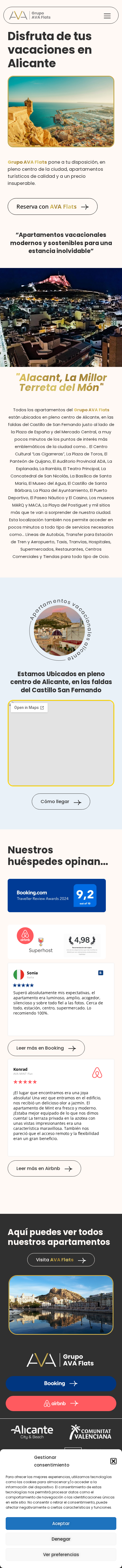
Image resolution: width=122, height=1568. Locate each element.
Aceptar (61, 1523)
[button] (113, 1461)
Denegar (61, 1539)
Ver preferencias (61, 1555)
